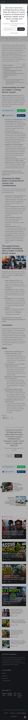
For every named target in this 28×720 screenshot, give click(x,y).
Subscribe (21, 29)
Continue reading (14, 33)
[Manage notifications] (25, 717)
